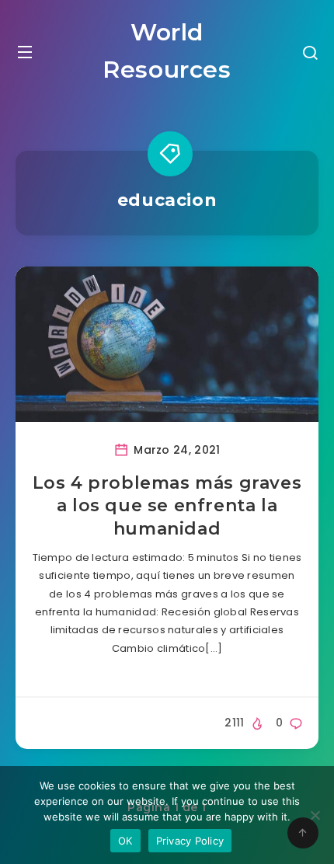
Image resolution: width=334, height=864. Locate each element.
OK (125, 840)
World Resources (167, 51)
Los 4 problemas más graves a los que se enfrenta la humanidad (167, 505)
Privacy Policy (190, 840)
